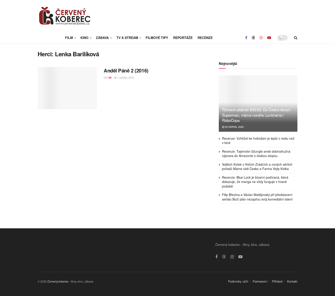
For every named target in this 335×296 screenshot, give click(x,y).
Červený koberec (58, 281)
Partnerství (260, 281)
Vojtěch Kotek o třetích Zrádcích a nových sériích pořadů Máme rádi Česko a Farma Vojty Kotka (257, 166)
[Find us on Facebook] (246, 37)
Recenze (205, 37)
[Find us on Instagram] (261, 37)
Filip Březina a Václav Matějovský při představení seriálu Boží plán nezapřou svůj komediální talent (257, 196)
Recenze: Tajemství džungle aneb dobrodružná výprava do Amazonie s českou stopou (256, 153)
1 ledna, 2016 (125, 77)
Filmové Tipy (157, 37)
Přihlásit (277, 281)
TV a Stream (127, 37)
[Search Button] (295, 37)
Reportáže (183, 37)
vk (110, 77)
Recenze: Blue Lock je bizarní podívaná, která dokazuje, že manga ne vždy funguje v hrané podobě (255, 181)
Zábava (102, 37)
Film (69, 37)
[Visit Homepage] (65, 16)
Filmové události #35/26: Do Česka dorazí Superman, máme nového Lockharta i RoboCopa (256, 115)
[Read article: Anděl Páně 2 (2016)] (67, 88)
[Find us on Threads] (253, 37)
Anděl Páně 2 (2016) (126, 70)
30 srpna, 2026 (234, 127)
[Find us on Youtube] (269, 37)
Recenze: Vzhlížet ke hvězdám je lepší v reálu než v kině (258, 140)
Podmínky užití (238, 281)
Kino (84, 37)
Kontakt (292, 281)
